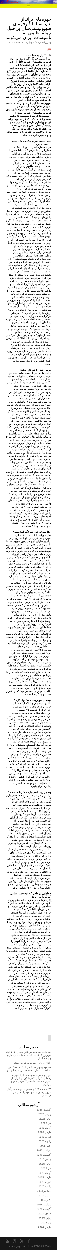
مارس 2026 (44, 1132)
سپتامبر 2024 (44, 1204)
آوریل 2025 (45, 1172)
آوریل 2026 (45, 1127)
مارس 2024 (44, 1227)
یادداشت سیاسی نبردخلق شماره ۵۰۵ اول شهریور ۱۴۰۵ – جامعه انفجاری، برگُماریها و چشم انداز (28, 1055)
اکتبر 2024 (45, 1199)
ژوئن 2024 (45, 1217)
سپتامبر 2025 (44, 1150)
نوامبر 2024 (44, 1195)
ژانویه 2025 (44, 1186)
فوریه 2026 (45, 1136)
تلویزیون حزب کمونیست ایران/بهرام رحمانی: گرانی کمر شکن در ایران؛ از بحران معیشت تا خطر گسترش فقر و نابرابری (31, 1079)
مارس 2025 (44, 1177)
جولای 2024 (44, 1213)
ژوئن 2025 (45, 1163)
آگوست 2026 (44, 1109)
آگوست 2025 (44, 1154)
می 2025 (46, 1168)
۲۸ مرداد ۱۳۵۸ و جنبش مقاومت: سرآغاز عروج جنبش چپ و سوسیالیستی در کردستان (29, 1092)
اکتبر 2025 (45, 1145)
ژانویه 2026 (44, 1141)
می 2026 (46, 1123)
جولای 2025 (44, 1159)
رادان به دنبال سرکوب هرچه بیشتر (32, 1062)
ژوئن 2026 (45, 1118)
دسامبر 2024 (44, 1190)
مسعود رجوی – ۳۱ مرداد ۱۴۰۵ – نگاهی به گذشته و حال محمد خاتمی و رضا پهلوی (28, 1069)
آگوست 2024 (44, 1208)
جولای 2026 (44, 1114)
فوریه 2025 (45, 1181)
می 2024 (46, 1222)
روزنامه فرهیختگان (40, 42)
